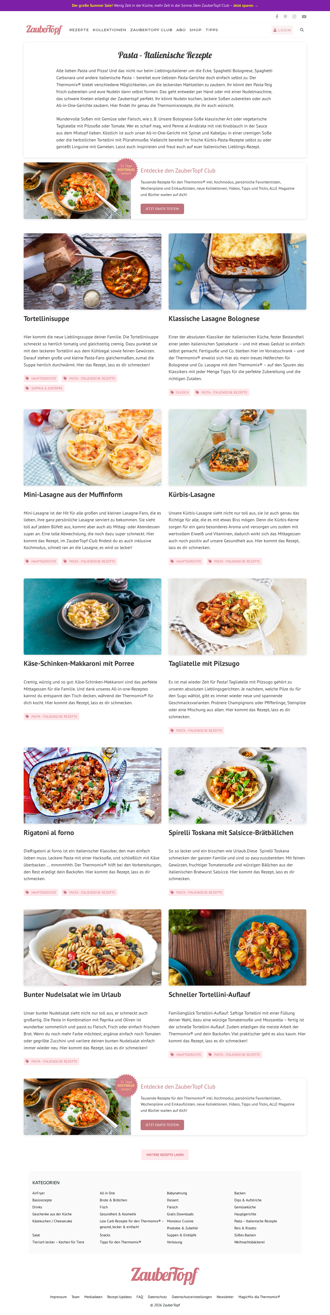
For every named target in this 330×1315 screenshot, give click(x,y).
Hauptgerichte (43, 378)
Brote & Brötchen (113, 1200)
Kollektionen (109, 30)
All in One (107, 1193)
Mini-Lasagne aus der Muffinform (73, 494)
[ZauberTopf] (45, 30)
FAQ (139, 1296)
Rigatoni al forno (49, 832)
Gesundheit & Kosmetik (118, 1214)
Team (75, 1296)
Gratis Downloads (180, 1214)
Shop (196, 30)
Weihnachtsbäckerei (249, 1242)
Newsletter (225, 1296)
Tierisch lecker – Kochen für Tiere (58, 1242)
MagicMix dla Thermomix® (259, 1296)
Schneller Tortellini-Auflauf (209, 994)
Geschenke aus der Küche (52, 1214)
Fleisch (182, 392)
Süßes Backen (245, 1235)
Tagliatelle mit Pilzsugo (204, 663)
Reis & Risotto (245, 1228)
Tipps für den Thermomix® (120, 1242)
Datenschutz (157, 1296)
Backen (239, 1193)
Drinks (37, 1207)
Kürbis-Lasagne (192, 494)
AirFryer (38, 1193)
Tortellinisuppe (46, 318)
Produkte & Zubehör (182, 1228)
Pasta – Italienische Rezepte (255, 1221)
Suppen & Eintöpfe (47, 388)
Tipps (212, 30)
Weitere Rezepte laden (165, 1155)
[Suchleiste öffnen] (302, 30)
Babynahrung (177, 1193)
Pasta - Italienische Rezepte (92, 378)
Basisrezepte (42, 1200)
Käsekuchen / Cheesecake (52, 1221)
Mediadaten (93, 1296)
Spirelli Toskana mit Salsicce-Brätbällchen (231, 832)
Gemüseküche (245, 1207)
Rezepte (79, 30)
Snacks (105, 1235)
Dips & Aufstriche (248, 1200)
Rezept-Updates (119, 1296)
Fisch (104, 1207)
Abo (181, 30)
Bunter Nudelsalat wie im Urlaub (72, 994)
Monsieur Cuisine (180, 1221)
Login (284, 30)
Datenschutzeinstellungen (192, 1296)
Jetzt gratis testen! (162, 209)
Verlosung (174, 1242)
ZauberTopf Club (151, 30)
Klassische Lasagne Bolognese (214, 318)
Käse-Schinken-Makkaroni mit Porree (79, 663)
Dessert (173, 1200)
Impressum (58, 1296)
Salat (36, 1235)
